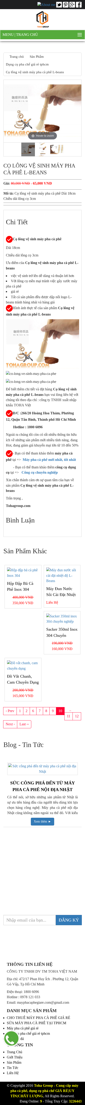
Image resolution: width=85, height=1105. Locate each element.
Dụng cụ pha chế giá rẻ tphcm (28, 1033)
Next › (10, 724)
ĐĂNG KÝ (69, 919)
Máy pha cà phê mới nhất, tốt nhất (49, 460)
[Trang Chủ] (43, 19)
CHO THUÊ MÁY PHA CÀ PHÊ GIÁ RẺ (38, 1018)
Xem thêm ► (42, 821)
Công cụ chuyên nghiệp (40, 472)
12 (77, 716)
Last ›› (24, 724)
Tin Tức (12, 1068)
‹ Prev (10, 711)
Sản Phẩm (14, 1062)
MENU (8, 34)
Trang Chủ (27, 34)
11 (68, 716)
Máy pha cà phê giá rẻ (23, 1028)
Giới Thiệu (14, 1057)
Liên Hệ (13, 1073)
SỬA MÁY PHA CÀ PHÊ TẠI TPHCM (36, 1023)
